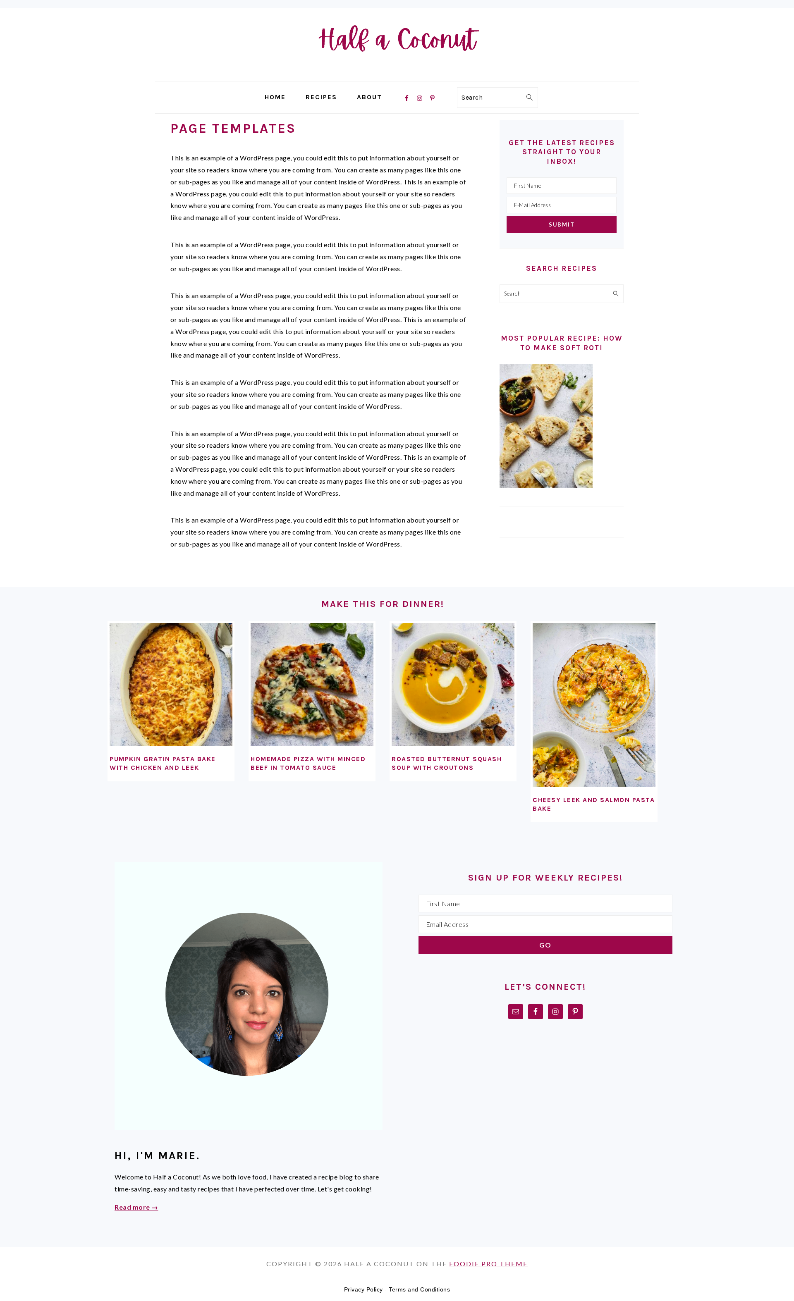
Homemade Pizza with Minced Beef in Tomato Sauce (308, 763)
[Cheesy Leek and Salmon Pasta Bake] (594, 705)
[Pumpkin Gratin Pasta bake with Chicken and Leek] (171, 684)
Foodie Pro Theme (488, 1264)
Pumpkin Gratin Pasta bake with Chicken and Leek (163, 763)
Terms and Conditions (419, 1289)
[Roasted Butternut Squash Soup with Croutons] (453, 684)
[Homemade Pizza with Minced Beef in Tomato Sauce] (312, 684)
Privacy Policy (363, 1289)
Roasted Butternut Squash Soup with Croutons (447, 763)
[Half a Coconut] (397, 75)
